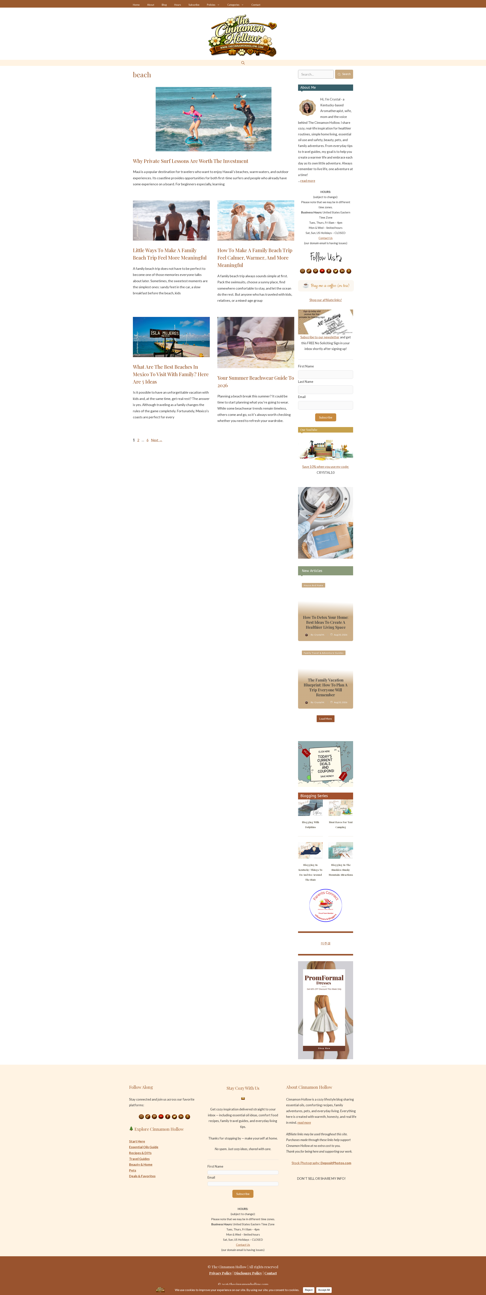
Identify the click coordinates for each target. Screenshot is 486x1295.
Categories (233, 4)
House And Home (313, 585)
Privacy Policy (220, 1273)
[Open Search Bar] (243, 63)
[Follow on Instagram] (302, 271)
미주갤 (326, 943)
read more (307, 181)
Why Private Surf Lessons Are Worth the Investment (190, 161)
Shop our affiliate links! (325, 300)
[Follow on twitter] (336, 271)
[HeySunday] (325, 557)
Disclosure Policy (248, 1273)
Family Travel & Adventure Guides (324, 653)
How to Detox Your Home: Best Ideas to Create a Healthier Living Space (325, 622)
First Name (306, 366)
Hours (177, 4)
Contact (255, 4)
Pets (132, 1170)
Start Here (137, 1141)
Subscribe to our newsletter (319, 337)
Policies (211, 4)
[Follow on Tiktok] (309, 271)
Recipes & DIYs (140, 1153)
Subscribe (194, 4)
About (150, 4)
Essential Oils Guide (143, 1147)
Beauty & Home (140, 1164)
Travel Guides (139, 1159)
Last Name (305, 382)
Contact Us (326, 238)
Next (156, 440)
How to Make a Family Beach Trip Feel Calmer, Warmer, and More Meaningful (254, 257)
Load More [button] (325, 718)
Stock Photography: (321, 1163)
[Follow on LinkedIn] (342, 271)
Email (302, 397)
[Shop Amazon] (349, 271)
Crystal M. (319, 634)
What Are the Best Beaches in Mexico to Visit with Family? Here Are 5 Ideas (171, 374)
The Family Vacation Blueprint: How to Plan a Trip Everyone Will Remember (325, 687)
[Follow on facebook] (329, 271)
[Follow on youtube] (322, 271)
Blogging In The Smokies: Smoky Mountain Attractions (341, 869)
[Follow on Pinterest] (316, 271)
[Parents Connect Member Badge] (325, 921)
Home (136, 4)
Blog (164, 4)
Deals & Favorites (142, 1176)
